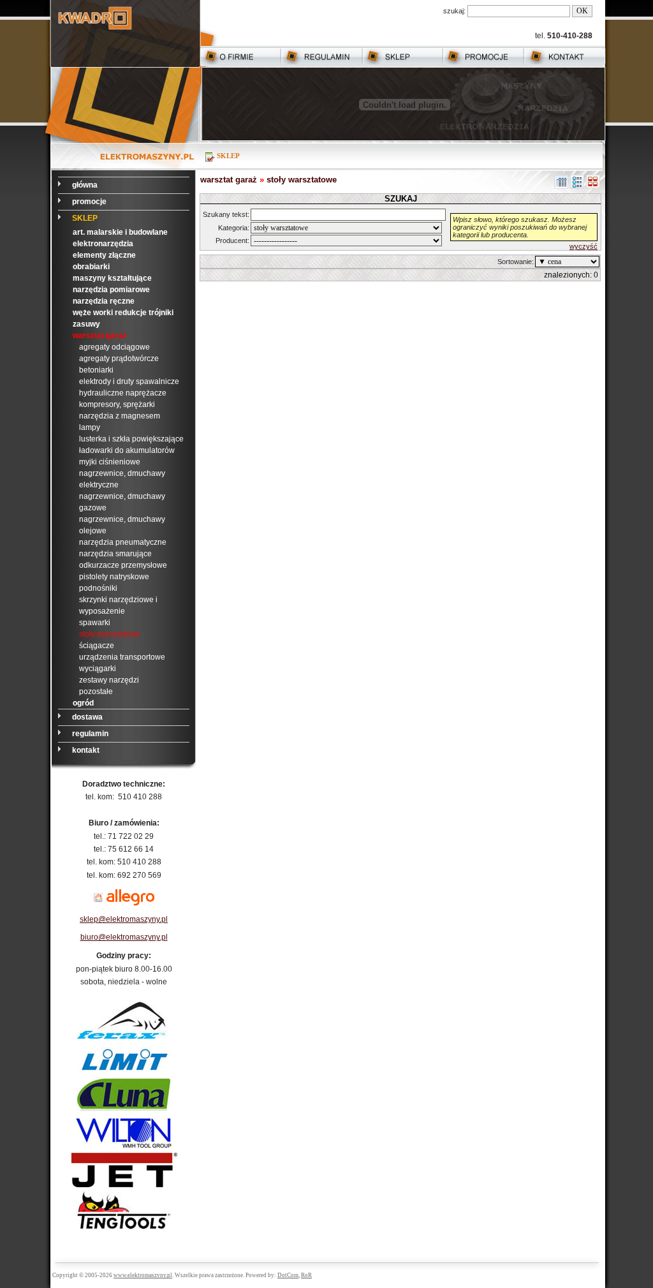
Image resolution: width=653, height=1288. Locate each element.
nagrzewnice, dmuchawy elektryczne (122, 479)
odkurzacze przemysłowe (123, 565)
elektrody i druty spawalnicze (129, 381)
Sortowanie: (515, 261)
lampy (89, 427)
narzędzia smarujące (115, 553)
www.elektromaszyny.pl (143, 1275)
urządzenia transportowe (122, 657)
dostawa (88, 717)
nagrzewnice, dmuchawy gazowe (122, 502)
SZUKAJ (401, 199)
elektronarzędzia (103, 243)
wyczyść (583, 246)
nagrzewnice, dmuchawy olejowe (122, 525)
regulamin (91, 733)
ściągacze (96, 645)
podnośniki (98, 588)
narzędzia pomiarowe (111, 289)
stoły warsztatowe (109, 634)
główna (85, 185)
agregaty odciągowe (114, 347)
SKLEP (85, 218)
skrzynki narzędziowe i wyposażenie (118, 605)
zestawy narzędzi (109, 680)
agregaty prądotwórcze (119, 358)
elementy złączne (104, 255)
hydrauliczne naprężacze (122, 393)
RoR (306, 1275)
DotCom (287, 1275)
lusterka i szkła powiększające (131, 438)
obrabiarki (91, 266)
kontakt (86, 750)
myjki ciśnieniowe (109, 461)
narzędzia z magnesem (119, 415)
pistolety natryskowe (114, 576)
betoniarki (96, 370)
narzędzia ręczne (104, 301)
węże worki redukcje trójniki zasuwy (123, 318)
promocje (90, 201)
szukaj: (454, 11)
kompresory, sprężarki (117, 404)
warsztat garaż (99, 335)
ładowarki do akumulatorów (127, 450)
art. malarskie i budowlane (120, 232)
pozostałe (96, 691)
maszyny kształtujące (112, 278)
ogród (83, 703)
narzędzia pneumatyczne (122, 542)
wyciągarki (97, 668)
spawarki (94, 622)
